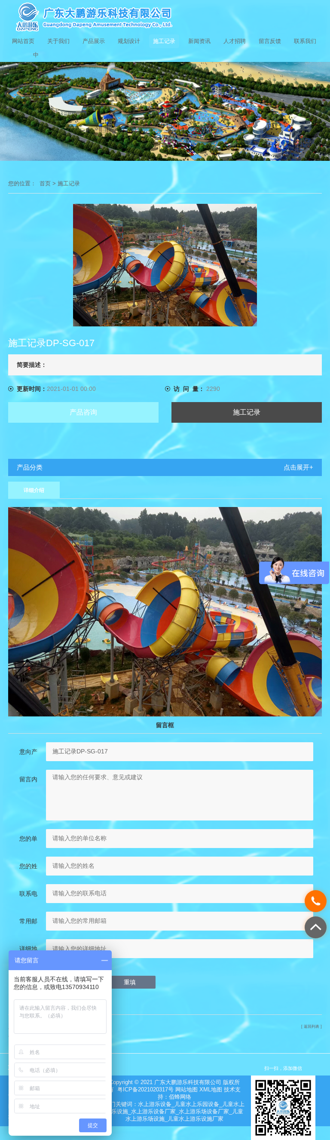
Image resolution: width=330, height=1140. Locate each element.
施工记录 (164, 41)
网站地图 (186, 1089)
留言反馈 (270, 41)
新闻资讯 (199, 41)
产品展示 (93, 41)
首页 (45, 183)
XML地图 (210, 1089)
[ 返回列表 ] (311, 1026)
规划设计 (129, 41)
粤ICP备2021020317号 (145, 1089)
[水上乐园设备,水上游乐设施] (165, 17)
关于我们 (58, 41)
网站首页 (23, 41)
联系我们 (305, 41)
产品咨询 (83, 412)
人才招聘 (234, 41)
